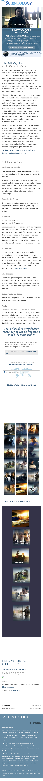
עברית (11, 732)
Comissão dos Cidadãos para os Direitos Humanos (15, 765)
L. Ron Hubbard (6, 743)
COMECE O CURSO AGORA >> (21, 47)
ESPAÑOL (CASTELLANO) (9, 737)
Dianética (13, 753)
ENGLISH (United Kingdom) (24, 730)
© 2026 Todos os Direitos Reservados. (20, 770)
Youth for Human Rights (30, 763)
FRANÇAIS (5, 732)
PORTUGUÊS (33, 737)
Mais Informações (24, 748)
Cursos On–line (6, 748)
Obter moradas (8, 687)
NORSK (17, 735)
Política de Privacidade (8, 773)
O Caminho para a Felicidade (15, 760)
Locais (37, 748)
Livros (35, 745)
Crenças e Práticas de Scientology (20, 743)
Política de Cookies (19, 773)
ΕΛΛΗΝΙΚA (20, 737)
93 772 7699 (15, 690)
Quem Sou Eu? (15, 748)
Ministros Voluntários (14, 745)
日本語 (16, 732)
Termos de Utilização (30, 773)
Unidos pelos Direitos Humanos (15, 763)
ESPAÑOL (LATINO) (31, 735)
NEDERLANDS (34, 732)
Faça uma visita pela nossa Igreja (14, 669)
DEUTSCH (5, 735)
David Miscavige (6, 756)
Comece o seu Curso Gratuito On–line (14, 153)
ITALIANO (26, 737)
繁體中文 (27, 732)
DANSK (34, 730)
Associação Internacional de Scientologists (19, 758)
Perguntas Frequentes (26, 745)
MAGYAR (11, 735)
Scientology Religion (33, 753)
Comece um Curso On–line (18, 756)
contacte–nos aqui (21, 268)
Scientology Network (22, 753)
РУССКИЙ (21, 732)
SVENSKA (22, 735)
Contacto (32, 748)
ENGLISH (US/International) (9, 730)
